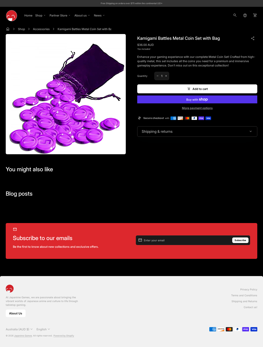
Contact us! (250, 307)
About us (82, 15)
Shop (40, 15)
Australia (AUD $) (20, 329)
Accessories (41, 29)
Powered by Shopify (63, 335)
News (99, 15)
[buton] (20, 329)
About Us (17, 314)
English (43, 329)
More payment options (197, 108)
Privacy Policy (248, 289)
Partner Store (60, 15)
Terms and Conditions (244, 295)
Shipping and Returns (244, 301)
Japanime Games (23, 335)
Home (28, 15)
